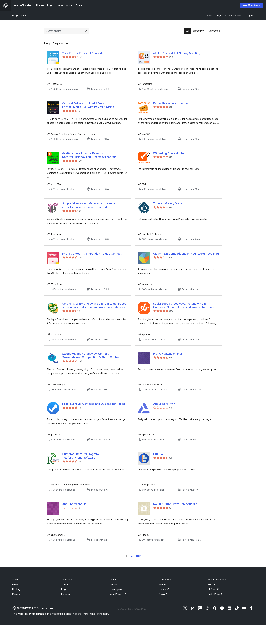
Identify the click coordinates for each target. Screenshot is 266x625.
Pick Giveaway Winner (167, 353)
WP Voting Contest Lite (168, 153)
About (15, 579)
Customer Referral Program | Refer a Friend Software (80, 455)
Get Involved (165, 579)
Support (114, 584)
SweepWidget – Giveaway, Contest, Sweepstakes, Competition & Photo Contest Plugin (91, 355)
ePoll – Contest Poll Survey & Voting (176, 53)
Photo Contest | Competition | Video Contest (92, 253)
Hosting (16, 589)
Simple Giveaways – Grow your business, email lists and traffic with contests (89, 205)
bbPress (213, 589)
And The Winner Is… (75, 504)
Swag (163, 594)
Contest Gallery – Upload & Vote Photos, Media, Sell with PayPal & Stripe (88, 105)
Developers (116, 589)
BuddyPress (215, 594)
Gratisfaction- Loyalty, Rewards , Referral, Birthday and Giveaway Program (89, 155)
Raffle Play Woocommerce (170, 103)
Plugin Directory (20, 15)
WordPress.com (217, 579)
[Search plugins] (85, 31)
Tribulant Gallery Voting (168, 203)
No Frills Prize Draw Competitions (175, 504)
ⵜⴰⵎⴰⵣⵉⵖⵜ (47, 608)
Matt (211, 584)
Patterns (65, 594)
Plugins (65, 589)
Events (162, 584)
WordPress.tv (118, 594)
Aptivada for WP (164, 403)
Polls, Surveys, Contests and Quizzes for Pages (93, 403)
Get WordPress (251, 5)
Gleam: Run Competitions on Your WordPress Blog (186, 253)
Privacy (16, 594)
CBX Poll (158, 454)
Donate (164, 589)
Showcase (66, 579)
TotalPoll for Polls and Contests (83, 53)
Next (138, 555)
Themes (65, 584)
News (15, 584)
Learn (113, 579)
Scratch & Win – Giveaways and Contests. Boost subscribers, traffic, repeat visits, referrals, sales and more (94, 305)
